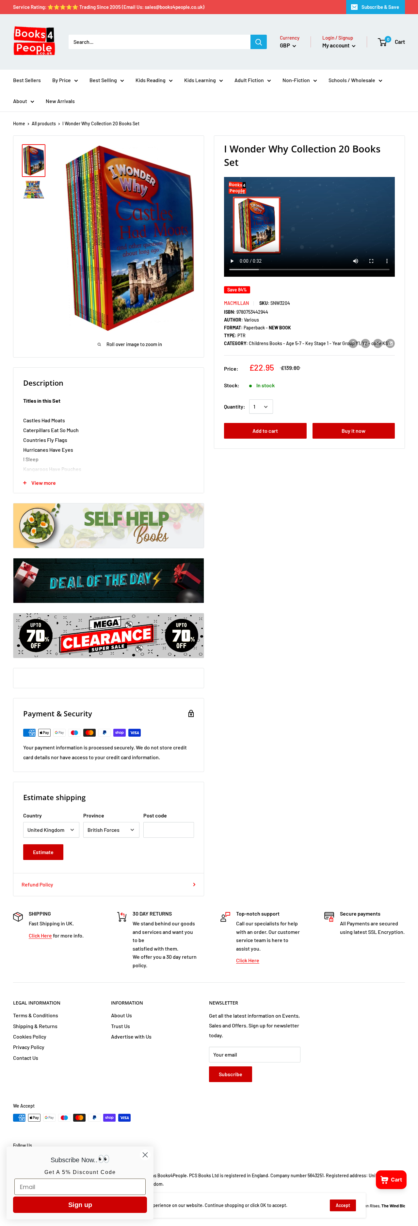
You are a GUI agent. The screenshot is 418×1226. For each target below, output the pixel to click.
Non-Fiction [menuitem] (296, 80)
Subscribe (230, 1074)
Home (19, 123)
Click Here (40, 935)
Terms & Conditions (35, 1015)
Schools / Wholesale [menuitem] (352, 80)
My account (336, 45)
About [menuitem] (20, 101)
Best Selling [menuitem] (103, 80)
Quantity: (234, 407)
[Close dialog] (145, 1155)
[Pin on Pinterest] (365, 343)
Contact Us (25, 1058)
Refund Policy (37, 884)
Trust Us (120, 1026)
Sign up (80, 1204)
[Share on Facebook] (353, 343)
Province (93, 815)
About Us (121, 1015)
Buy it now (353, 431)
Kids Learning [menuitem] (200, 80)
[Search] (258, 42)
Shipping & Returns (35, 1026)
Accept (343, 1205)
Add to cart (265, 431)
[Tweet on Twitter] (377, 343)
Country (32, 815)
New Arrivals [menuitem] (60, 101)
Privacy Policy (28, 1047)
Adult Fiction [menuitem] (249, 80)
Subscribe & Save (380, 7)
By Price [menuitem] (61, 80)
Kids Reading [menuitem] (151, 80)
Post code (155, 815)
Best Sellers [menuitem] (27, 80)
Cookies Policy (29, 1036)
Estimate (43, 852)
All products (44, 123)
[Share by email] (390, 343)
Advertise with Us (131, 1036)
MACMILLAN (236, 303)
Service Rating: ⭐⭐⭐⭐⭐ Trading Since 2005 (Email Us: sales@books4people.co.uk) (108, 7)
